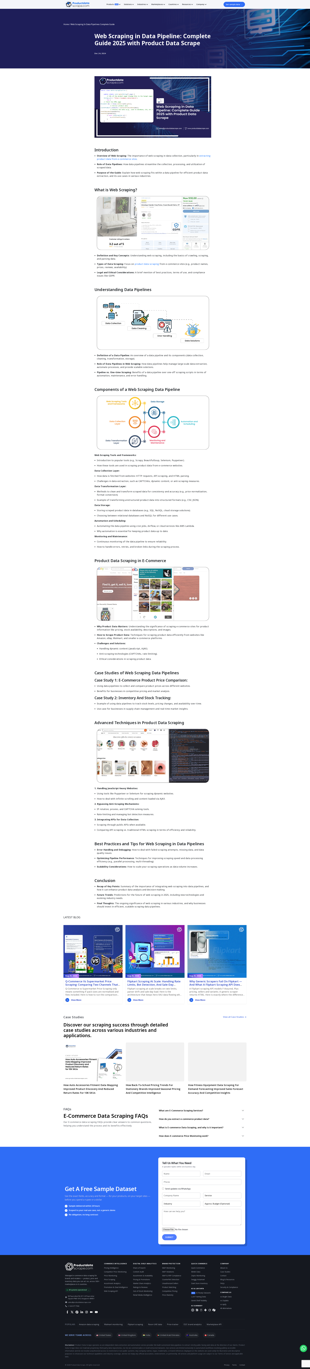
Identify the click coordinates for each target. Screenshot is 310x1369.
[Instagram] (86, 1312)
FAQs (222, 1283)
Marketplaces (157, 4)
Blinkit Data (195, 1272)
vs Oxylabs (224, 1300)
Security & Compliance (229, 1287)
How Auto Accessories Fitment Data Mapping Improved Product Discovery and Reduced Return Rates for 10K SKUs (90, 1088)
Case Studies (225, 1272)
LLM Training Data (198, 1296)
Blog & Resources (227, 1279)
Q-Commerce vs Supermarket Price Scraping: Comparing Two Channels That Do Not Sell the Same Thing (91, 984)
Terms (234, 1365)
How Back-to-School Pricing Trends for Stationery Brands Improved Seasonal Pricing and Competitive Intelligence (153, 1088)
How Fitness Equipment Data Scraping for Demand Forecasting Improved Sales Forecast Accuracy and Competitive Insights (215, 1088)
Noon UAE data (155, 1324)
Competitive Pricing (169, 1291)
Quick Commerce (198, 1268)
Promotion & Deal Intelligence (116, 1287)
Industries (141, 4)
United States (103, 1335)
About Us (224, 1268)
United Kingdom (127, 1335)
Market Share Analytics (142, 1283)
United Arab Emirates (168, 1335)
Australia (191, 1335)
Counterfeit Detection (170, 1279)
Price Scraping (109, 1279)
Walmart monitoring (113, 1324)
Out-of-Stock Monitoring (142, 1291)
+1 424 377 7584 (73, 1306)
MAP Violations (168, 1272)
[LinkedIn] (82, 1312)
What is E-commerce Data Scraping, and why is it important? (191, 1127)
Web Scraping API (111, 1291)
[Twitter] (72, 1312)
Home (66, 24)
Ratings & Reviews (140, 1287)
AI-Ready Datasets (201, 1293)
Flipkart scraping (135, 1324)
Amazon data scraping (89, 1324)
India (146, 1335)
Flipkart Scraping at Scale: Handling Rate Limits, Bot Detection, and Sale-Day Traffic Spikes (154, 984)
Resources (186, 4)
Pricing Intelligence (111, 1268)
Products (112, 4)
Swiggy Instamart (198, 1279)
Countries (172, 4)
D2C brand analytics (193, 1324)
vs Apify (223, 1304)
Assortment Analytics (112, 1283)
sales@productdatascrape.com (79, 1302)
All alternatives (226, 1308)
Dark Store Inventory (199, 1283)
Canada (209, 1335)
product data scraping (147, 263)
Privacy (226, 1365)
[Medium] (91, 1312)
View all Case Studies (233, 1017)
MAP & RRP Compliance (171, 1275)
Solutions (128, 4)
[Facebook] (67, 1312)
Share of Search (139, 1268)
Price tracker (172, 1324)
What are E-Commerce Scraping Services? (181, 1110)
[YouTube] (96, 1312)
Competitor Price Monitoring (115, 1272)
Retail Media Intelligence (142, 1295)
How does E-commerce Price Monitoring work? (183, 1135)
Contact (223, 1275)
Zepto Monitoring (198, 1275)
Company (200, 4)
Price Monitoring (110, 1275)
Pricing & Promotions (141, 1279)
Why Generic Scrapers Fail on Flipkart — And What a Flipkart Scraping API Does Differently (215, 984)
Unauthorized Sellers (170, 1283)
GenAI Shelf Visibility (199, 1300)
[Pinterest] (77, 1312)
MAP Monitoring (168, 1268)
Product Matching (169, 1287)
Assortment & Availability (143, 1275)
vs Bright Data (226, 1296)
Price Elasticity (167, 1295)
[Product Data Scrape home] (77, 4)
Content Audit (138, 1272)
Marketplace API (214, 1324)
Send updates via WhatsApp (178, 1188)
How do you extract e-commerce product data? (184, 1119)
